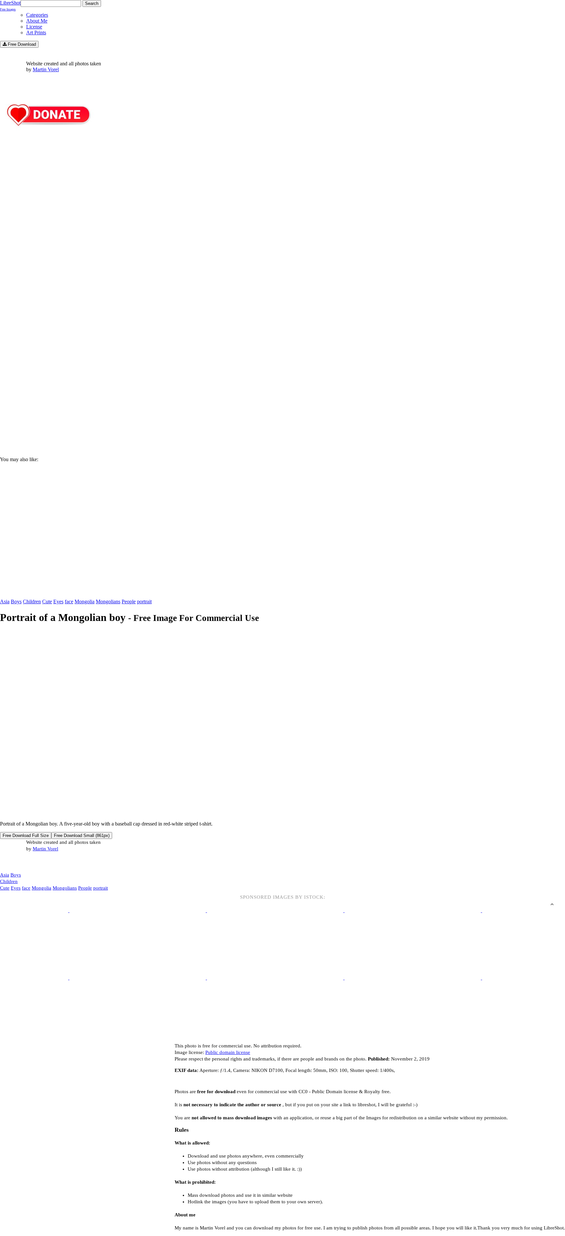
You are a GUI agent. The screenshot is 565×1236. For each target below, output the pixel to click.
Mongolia (84, 601)
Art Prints (36, 32)
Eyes (58, 601)
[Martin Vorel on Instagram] (36, 862)
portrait (144, 601)
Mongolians (108, 601)
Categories (37, 15)
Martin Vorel (46, 69)
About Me (36, 21)
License (34, 26)
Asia (4, 601)
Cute (47, 601)
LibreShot (10, 5)
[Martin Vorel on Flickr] (55, 862)
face (69, 601)
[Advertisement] (196, 396)
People (129, 601)
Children (32, 601)
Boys (16, 601)
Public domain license (227, 1052)
